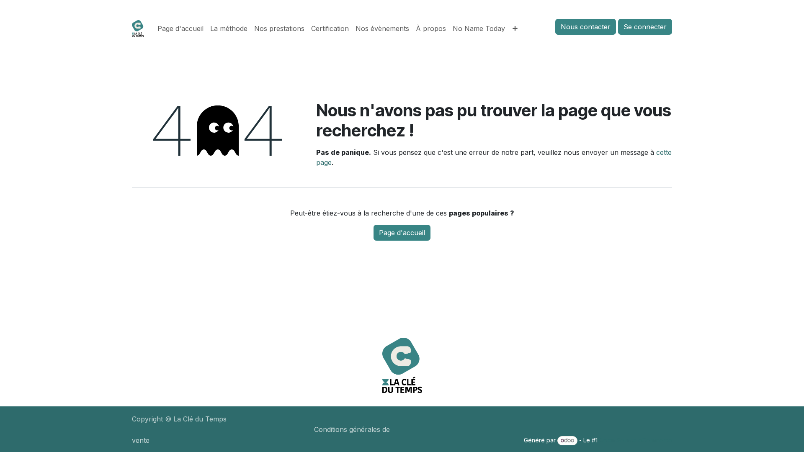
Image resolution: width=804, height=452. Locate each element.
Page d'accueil (402, 233)
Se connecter (645, 27)
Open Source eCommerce (635, 440)
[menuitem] (180, 28)
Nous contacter (586, 27)
